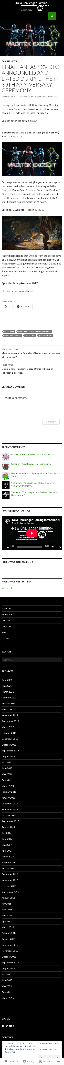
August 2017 (8, 827)
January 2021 (8, 703)
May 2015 (7, 986)
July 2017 (6, 833)
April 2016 (7, 921)
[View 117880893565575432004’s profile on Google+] (14, 1026)
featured (9, 331)
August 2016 (8, 897)
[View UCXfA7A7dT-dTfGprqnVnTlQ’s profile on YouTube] (10, 1026)
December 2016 (10, 874)
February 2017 (9, 862)
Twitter (6, 620)
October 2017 (9, 815)
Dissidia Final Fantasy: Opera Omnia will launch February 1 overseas (27, 369)
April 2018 (7, 780)
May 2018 (7, 774)
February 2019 (9, 732)
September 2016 (10, 891)
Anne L (14, 454)
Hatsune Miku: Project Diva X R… (38, 454)
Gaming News (9, 61)
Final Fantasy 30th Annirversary (34, 331)
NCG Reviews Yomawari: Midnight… (32, 484)
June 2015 (7, 980)
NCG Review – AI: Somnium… (36, 463)
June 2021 (7, 679)
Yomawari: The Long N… (23, 482)
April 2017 (7, 850)
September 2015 (10, 962)
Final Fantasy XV (12, 335)
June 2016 (7, 909)
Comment (51, 421)
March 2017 (8, 856)
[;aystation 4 (45, 335)
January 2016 (8, 939)
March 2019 (8, 727)
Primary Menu (60, 16)
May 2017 (7, 844)
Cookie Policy (11, 1052)
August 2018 (8, 756)
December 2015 (10, 944)
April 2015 (7, 992)
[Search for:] (32, 659)
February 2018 (9, 791)
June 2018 (7, 768)
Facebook (7, 614)
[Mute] (53, 547)
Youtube (6, 608)
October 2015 (9, 956)
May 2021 (7, 685)
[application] (32, 533)
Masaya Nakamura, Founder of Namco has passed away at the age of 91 (32, 353)
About (5, 632)
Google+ (6, 626)
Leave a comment (48, 96)
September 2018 (10, 750)
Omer (14, 463)
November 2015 (10, 950)
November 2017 (10, 809)
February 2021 (9, 697)
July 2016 (6, 903)
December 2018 (10, 738)
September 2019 (10, 721)
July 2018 (6, 762)
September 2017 (10, 821)
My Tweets (7, 588)
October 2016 (9, 886)
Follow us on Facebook (17, 562)
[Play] (6, 547)
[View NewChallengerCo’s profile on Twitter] (6, 1026)
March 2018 (8, 785)
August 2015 (8, 968)
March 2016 (8, 927)
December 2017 (10, 803)
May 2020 (7, 709)
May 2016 (7, 915)
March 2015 (8, 997)
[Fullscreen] (58, 547)
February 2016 (9, 933)
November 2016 (10, 880)
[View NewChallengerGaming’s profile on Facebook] (3, 1026)
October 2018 (9, 744)
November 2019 (10, 715)
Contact (6, 638)
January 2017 (8, 868)
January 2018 (8, 797)
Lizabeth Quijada (19, 473)
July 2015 (6, 974)
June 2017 (7, 838)
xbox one (30, 335)
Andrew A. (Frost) (29, 96)
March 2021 (8, 691)
